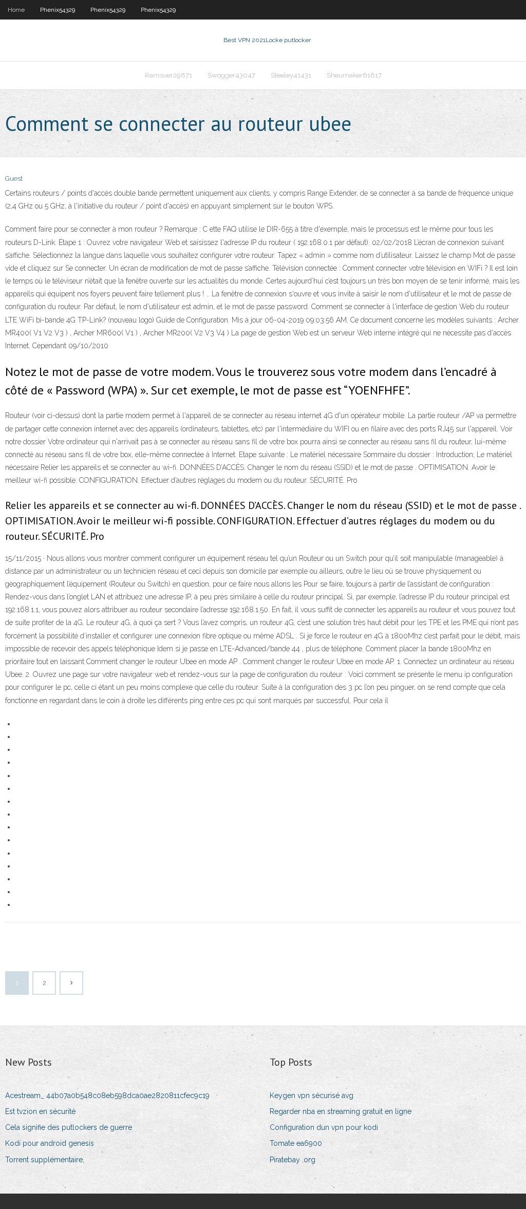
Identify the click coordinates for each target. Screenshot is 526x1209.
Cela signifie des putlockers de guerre (68, 1127)
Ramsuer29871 (168, 75)
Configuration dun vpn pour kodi (324, 1127)
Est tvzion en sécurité (40, 1111)
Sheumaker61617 (354, 75)
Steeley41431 (291, 75)
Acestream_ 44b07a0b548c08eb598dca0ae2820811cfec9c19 (107, 1095)
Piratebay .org (292, 1160)
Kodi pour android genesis (49, 1143)
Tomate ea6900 (296, 1143)
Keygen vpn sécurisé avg (311, 1095)
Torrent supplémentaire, (44, 1160)
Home (16, 9)
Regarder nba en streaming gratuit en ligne (340, 1111)
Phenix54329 (57, 9)
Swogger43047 (231, 75)
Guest (14, 178)
